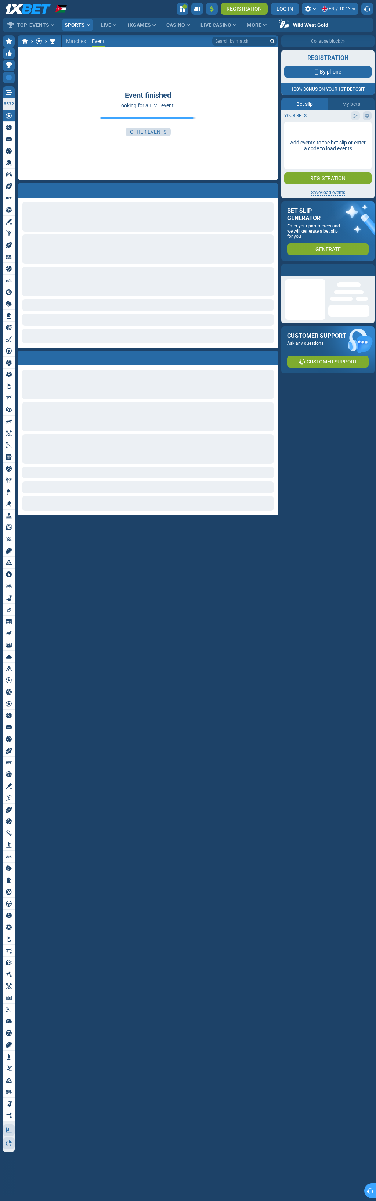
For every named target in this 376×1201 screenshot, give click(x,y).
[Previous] (23, 356)
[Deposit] (212, 9)
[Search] (272, 41)
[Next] (40, 356)
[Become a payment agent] (197, 9)
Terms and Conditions (332, 131)
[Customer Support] (367, 9)
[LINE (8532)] (25, 41)
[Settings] (310, 9)
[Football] (39, 41)
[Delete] (271, 356)
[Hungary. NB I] (52, 41)
